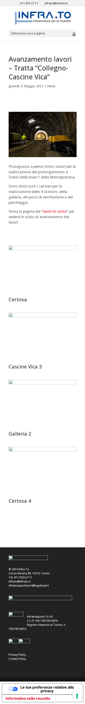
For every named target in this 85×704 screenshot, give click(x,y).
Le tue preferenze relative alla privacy (47, 689)
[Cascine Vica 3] (43, 361)
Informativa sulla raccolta (28, 698)
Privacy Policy (17, 655)
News (51, 86)
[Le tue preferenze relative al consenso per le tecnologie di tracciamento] (77, 696)
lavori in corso (55, 211)
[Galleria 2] (43, 428)
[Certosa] (43, 294)
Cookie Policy (17, 659)
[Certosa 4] (43, 495)
